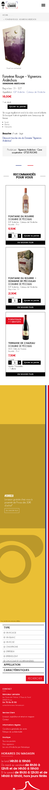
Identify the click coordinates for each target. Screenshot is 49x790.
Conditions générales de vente (15, 729)
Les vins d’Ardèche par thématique (16, 747)
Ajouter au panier (17, 107)
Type (7, 627)
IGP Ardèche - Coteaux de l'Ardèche (29, 92)
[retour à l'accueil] (9, 5)
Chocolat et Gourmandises (20, 661)
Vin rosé (10, 642)
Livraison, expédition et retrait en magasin (18, 716)
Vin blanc (10, 637)
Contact (6, 719)
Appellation (12, 664)
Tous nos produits (9, 741)
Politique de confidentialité (12, 732)
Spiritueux (10, 651)
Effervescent (12, 656)
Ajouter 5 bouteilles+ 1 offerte (15, 367)
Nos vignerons (8, 744)
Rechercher (35, 678)
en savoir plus (25, 243)
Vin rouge (11, 633)
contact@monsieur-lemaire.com (13, 705)
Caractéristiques (16, 670)
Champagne (12, 647)
